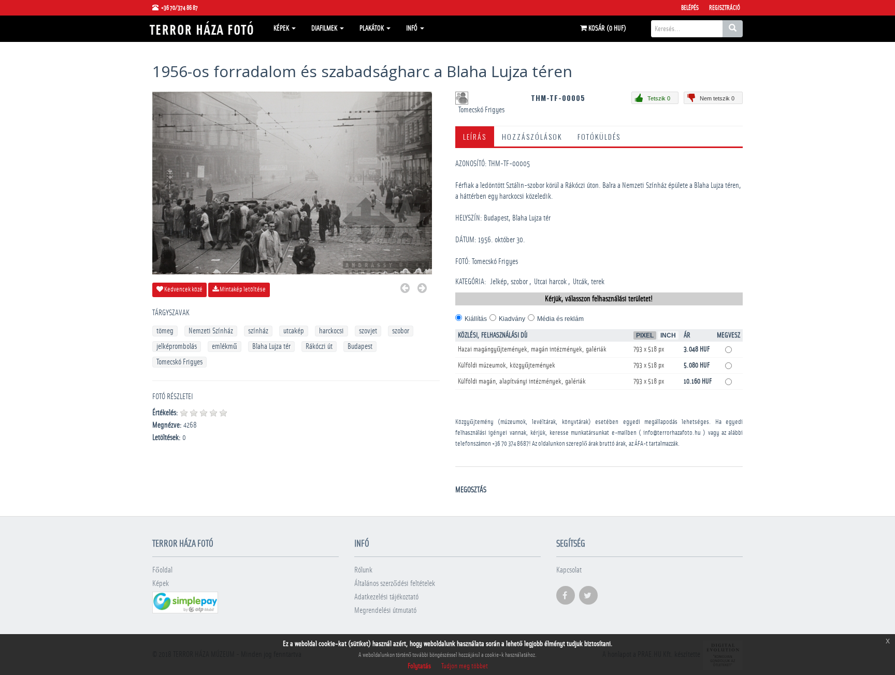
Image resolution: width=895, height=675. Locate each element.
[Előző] (405, 290)
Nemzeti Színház (211, 331)
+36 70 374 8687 (510, 444)
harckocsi (331, 331)
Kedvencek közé (183, 289)
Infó (412, 28)
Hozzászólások (532, 136)
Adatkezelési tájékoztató (386, 597)
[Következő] (422, 290)
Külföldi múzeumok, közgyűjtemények (506, 365)
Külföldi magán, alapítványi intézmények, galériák (522, 381)
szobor (400, 331)
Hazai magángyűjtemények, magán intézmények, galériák (532, 349)
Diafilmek (325, 28)
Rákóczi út (319, 346)
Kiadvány (512, 318)
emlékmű (224, 346)
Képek (282, 28)
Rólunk (363, 570)
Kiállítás (476, 318)
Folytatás (419, 666)
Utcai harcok (550, 282)
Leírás (474, 136)
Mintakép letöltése (242, 289)
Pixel (645, 335)
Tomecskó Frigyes (179, 362)
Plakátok (372, 28)
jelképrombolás (176, 346)
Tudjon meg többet (464, 666)
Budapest (360, 346)
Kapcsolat (569, 570)
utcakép (293, 331)
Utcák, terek (588, 282)
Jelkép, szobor (509, 282)
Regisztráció (724, 8)
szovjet (368, 331)
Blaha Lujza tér (271, 346)
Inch (668, 335)
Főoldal (162, 570)
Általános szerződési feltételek (394, 584)
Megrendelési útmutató (385, 610)
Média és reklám (560, 318)
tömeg (165, 331)
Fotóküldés (599, 136)
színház (258, 331)
